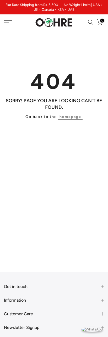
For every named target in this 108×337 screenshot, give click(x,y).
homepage (70, 117)
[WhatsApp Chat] (92, 329)
